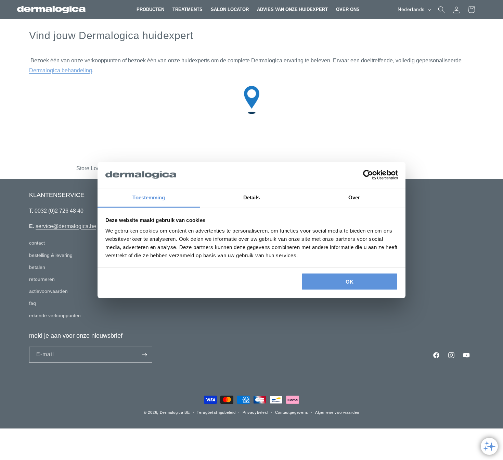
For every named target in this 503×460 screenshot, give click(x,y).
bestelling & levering (51, 255)
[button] (150, 9)
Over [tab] (354, 197)
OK (349, 281)
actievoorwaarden (48, 291)
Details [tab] (251, 197)
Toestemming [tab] (148, 197)
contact (37, 243)
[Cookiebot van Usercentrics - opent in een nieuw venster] (368, 175)
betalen (37, 267)
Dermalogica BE (175, 412)
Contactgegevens (291, 412)
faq (32, 303)
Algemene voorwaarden (337, 412)
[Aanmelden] (144, 355)
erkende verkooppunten (55, 315)
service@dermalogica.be (66, 226)
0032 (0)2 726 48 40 (59, 211)
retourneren (42, 279)
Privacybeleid (255, 412)
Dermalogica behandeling (60, 70)
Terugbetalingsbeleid (216, 412)
